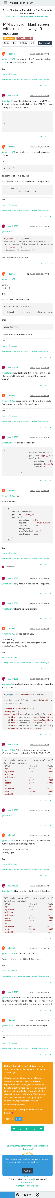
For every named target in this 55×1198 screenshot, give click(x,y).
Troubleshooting (26, 38)
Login (18, 1119)
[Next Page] (34, 1128)
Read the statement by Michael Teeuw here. (27, 16)
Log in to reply (45, 43)
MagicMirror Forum (21, 2)
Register (9, 1119)
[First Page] (14, 1128)
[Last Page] (41, 1128)
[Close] (49, 1066)
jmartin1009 (13, 95)
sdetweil (11, 54)
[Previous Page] (20, 1128)
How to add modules (9, 74)
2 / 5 (28, 1128)
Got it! (27, 1170)
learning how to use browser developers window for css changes (25, 79)
